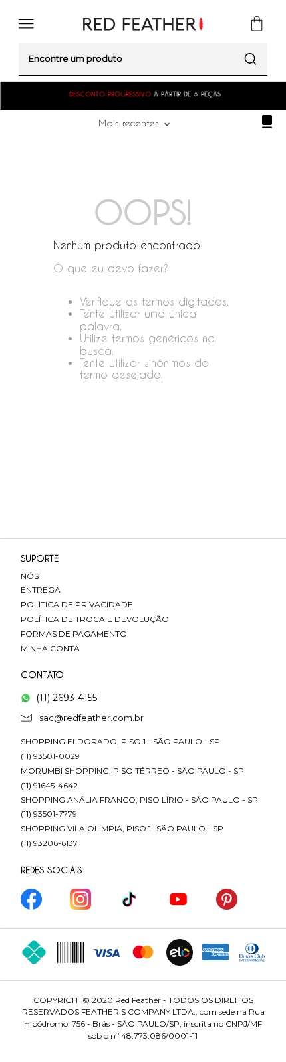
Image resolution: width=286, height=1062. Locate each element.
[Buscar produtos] (250, 59)
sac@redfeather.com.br (91, 717)
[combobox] (143, 59)
